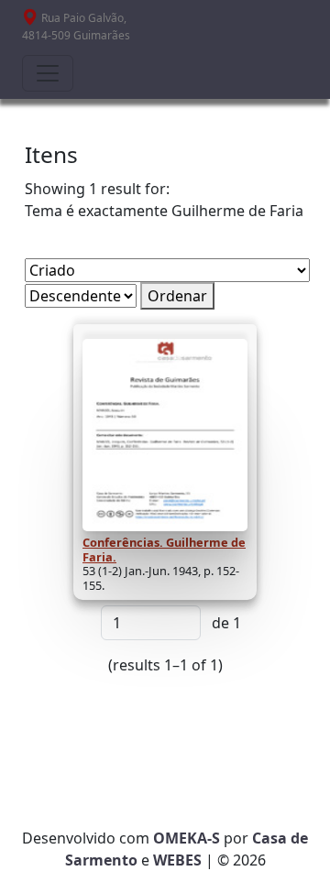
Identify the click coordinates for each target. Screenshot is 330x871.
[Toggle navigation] (47, 73)
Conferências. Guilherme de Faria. (164, 549)
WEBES (177, 860)
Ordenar (177, 296)
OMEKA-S (186, 838)
